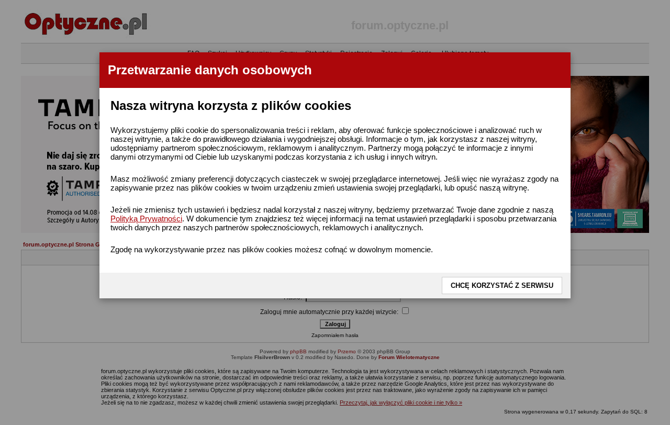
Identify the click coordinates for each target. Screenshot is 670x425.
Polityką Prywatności (146, 218)
